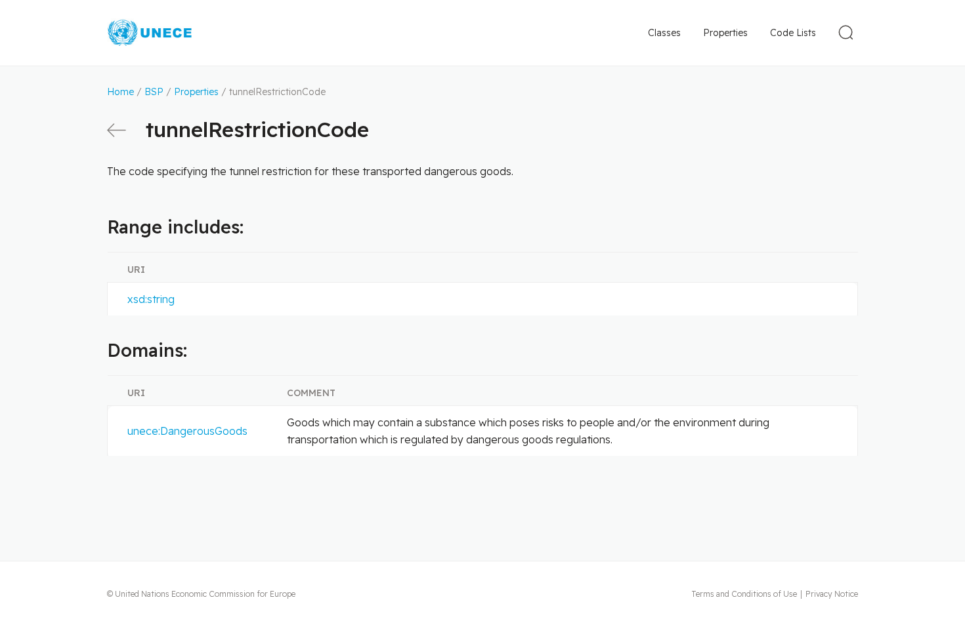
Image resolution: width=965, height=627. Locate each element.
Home (120, 92)
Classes (664, 33)
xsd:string (151, 299)
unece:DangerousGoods (187, 430)
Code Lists (793, 33)
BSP (153, 92)
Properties (725, 33)
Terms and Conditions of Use (744, 594)
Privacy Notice (831, 594)
